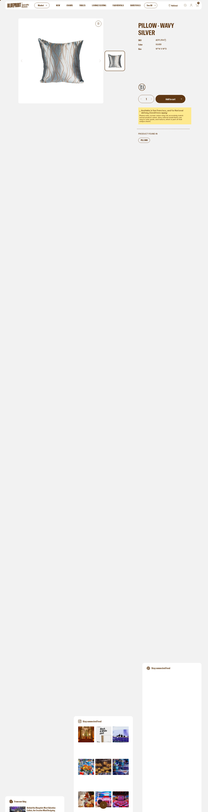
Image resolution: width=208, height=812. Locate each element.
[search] (185, 5)
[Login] (191, 5)
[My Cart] (197, 5)
